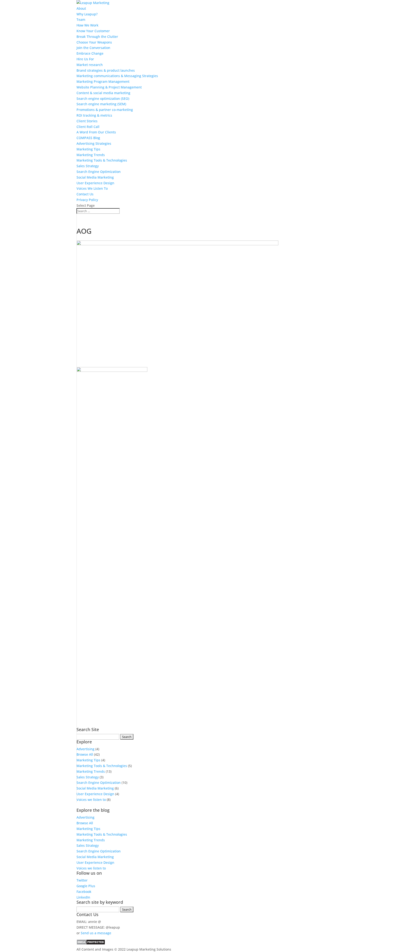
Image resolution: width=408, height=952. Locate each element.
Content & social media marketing (103, 93)
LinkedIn (83, 897)
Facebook (83, 891)
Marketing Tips (88, 149)
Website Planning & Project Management (109, 87)
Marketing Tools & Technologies (101, 160)
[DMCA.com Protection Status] (90, 943)
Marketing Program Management (102, 81)
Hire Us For (85, 59)
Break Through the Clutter (97, 36)
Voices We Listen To (92, 188)
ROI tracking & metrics (94, 115)
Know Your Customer (93, 31)
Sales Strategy (87, 166)
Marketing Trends (90, 155)
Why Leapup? (87, 14)
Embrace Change (89, 53)
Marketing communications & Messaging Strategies (117, 76)
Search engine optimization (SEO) (102, 98)
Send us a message (96, 933)
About (81, 8)
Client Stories (87, 121)
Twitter (82, 880)
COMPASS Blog (88, 138)
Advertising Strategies (93, 143)
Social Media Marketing (95, 177)
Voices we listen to (91, 799)
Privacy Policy (87, 199)
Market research (89, 64)
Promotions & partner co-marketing (104, 109)
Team (80, 19)
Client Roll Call (87, 126)
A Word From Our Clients (96, 132)
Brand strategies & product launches (105, 70)
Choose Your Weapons (94, 42)
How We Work (87, 25)
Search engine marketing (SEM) (101, 104)
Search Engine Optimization (98, 171)
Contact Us (85, 194)
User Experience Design (95, 183)
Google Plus (85, 886)
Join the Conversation (93, 47)
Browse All (84, 754)
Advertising (85, 749)
